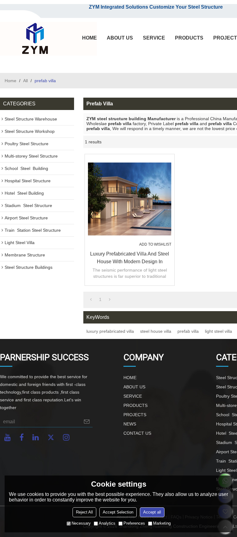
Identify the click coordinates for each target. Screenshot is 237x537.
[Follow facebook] (21, 437)
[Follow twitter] (51, 437)
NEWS (129, 423)
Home (10, 80)
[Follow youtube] (7, 437)
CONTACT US (137, 433)
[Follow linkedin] (35, 437)
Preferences (134, 523)
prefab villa (188, 331)
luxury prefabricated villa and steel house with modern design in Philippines (129, 258)
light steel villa (218, 331)
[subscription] (87, 421)
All (25, 80)
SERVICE (154, 37)
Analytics (107, 523)
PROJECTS (134, 414)
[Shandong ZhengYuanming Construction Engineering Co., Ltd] (34, 39)
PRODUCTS (189, 37)
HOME (89, 37)
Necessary (81, 523)
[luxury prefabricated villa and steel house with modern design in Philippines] (129, 199)
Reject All (84, 512)
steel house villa (155, 331)
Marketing (162, 523)
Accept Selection (118, 512)
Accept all (152, 512)
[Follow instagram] (66, 437)
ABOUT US (120, 37)
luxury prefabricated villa (110, 331)
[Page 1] (91, 299)
